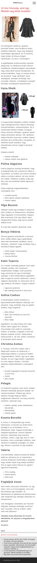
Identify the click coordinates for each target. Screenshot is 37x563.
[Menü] (34, 3)
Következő (4, 525)
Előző (3, 531)
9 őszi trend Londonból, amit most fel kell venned (20, 543)
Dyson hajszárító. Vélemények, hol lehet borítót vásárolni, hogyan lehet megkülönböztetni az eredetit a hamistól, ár (19, 547)
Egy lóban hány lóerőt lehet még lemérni (17, 554)
